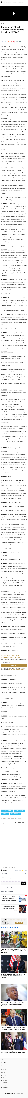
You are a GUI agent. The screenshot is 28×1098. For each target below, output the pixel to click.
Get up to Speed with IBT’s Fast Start (18, 919)
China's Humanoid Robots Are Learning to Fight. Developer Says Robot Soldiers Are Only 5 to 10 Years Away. (14, 951)
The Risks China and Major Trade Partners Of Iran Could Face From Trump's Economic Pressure (13, 976)
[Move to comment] (20, 41)
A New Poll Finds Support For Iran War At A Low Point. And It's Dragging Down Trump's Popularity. (13, 1004)
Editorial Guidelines (20, 823)
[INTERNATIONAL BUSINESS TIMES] (14, 2)
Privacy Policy (20, 669)
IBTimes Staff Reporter (8, 37)
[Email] (17, 41)
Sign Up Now (19, 922)
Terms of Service (11, 669)
